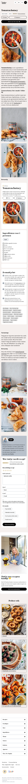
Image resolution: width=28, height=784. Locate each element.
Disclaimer (4, 762)
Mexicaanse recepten (7, 310)
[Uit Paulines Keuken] (3, 2)
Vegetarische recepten (8, 322)
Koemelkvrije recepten (8, 314)
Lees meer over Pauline (8, 454)
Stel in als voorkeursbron (17, 589)
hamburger (17, 103)
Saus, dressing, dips (14, 308)
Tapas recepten (13, 320)
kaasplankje (22, 83)
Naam (4, 487)
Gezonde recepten (7, 312)
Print (9, 198)
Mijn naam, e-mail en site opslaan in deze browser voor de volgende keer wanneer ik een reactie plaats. (14, 502)
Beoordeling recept (8, 468)
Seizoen (5, 740)
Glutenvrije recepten (16, 312)
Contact (12, 767)
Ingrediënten (6, 732)
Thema (4, 736)
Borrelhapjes (5, 308)
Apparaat (5, 749)
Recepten (5, 719)
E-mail (4, 493)
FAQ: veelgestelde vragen (8, 764)
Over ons (18, 764)
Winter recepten (6, 318)
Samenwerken (5, 767)
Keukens (5, 745)
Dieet (4, 728)
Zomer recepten (14, 318)
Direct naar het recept (13, 21)
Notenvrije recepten (18, 314)
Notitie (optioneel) (6, 473)
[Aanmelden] (18, 2)
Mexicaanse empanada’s (18, 81)
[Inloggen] (15, 2)
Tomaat (4, 316)
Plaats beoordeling (9, 524)
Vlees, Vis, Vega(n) (7, 753)
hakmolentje (19, 283)
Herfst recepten (11, 316)
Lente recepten (19, 316)
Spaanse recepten (17, 310)
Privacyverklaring (13, 762)
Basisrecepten (6, 320)
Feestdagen (5, 723)
